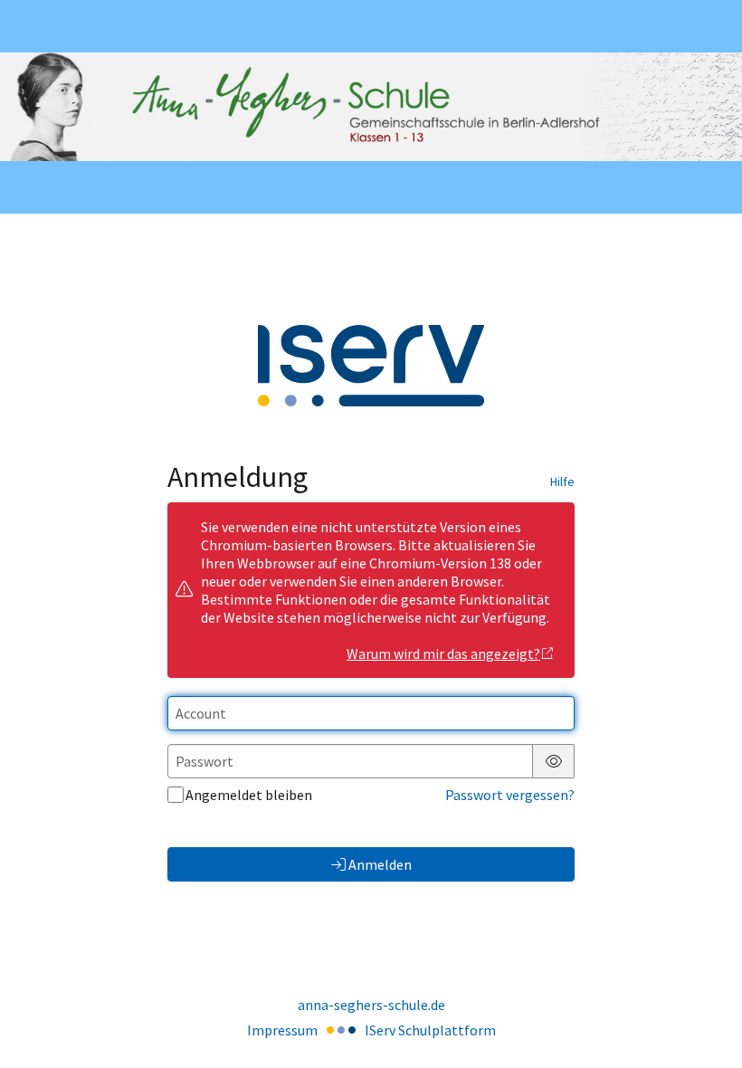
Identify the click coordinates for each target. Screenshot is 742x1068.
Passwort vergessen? (510, 795)
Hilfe (562, 481)
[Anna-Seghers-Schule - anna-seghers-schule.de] (371, 106)
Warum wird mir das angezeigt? (443, 653)
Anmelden (380, 864)
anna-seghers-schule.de (371, 1005)
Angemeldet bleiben (249, 795)
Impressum (282, 1030)
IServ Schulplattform (430, 1030)
